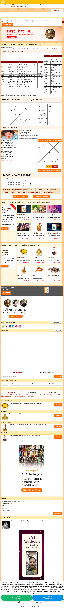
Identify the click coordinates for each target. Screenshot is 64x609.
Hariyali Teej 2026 (45, 395)
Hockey (50, 192)
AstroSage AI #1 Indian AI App (9, 586)
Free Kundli (30, 584)
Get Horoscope (7, 24)
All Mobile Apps (56, 322)
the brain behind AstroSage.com (29, 521)
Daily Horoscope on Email (47, 372)
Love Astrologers (14, 601)
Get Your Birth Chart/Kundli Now (49, 140)
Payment (15, 591)
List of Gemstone (20, 582)
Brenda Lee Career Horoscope (28, 133)
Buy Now (7, 293)
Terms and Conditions (36, 591)
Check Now (25, 219)
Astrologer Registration (32, 593)
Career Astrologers (25, 601)
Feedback (44, 589)
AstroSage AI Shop (8, 582)
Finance (5, 508)
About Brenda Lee (25, 132)
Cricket (33, 189)
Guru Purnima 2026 (34, 395)
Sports (13, 192)
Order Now (57, 513)
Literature (6, 192)
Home (4, 44)
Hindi (31, 383)
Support (46, 591)
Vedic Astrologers (37, 601)
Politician (26, 189)
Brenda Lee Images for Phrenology (29, 138)
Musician (53, 189)
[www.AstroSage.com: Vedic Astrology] (3, 1)
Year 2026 (52, 383)
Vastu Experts (46, 601)
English (11, 383)
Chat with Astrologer (18, 6)
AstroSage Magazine (9, 380)
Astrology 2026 (25, 589)
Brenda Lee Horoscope (26, 130)
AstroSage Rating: (6, 160)
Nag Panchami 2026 (55, 395)
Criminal (18, 192)
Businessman (18, 189)
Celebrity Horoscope (16, 44)
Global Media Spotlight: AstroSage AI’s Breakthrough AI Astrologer (38, 586)
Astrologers (39, 582)
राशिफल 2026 (59, 588)
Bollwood (46, 189)
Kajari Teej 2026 (31, 396)
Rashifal (4, 5)
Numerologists (4, 601)
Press (60, 584)
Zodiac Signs (56, 582)
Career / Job (6, 506)
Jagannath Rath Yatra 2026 (8, 395)
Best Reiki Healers (42, 603)
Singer (32, 192)
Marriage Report (7, 503)
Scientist (37, 192)
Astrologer (25, 192)
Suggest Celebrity (20, 197)
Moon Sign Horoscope (41, 584)
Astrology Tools (35, 589)
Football (44, 192)
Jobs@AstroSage (55, 591)
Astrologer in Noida (7, 584)
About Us (8, 591)
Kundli (8, 5)
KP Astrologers (21, 603)
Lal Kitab (40, 588)
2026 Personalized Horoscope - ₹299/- (14, 501)
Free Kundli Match (20, 584)
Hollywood (39, 189)
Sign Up (59, 10)
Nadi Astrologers (31, 603)
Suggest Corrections (41, 197)
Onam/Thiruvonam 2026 (7, 396)
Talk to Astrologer (17, 598)
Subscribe (58, 330)
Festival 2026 (11, 392)
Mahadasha (48, 582)
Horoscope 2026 (49, 588)
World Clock (30, 582)
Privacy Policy (24, 591)
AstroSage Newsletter (16, 372)
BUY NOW (4, 228)
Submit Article (53, 589)
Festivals (5, 389)
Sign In (54, 10)
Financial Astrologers (57, 601)
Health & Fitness (7, 510)
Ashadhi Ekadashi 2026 (22, 395)
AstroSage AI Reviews (30, 588)
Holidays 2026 (32, 392)
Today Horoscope (31, 5)
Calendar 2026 (40, 5)
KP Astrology (52, 584)
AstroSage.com (39, 606)
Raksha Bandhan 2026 (20, 396)
